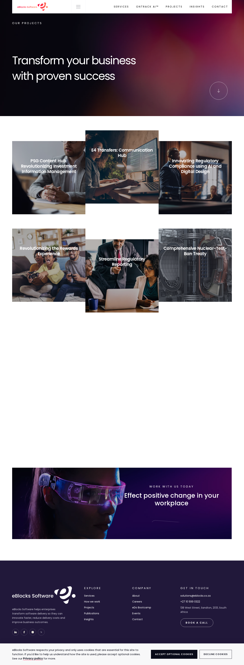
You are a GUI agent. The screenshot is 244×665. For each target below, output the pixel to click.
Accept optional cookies (174, 654)
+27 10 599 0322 (190, 601)
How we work (92, 601)
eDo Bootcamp (141, 607)
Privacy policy (33, 658)
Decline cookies (216, 654)
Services (89, 596)
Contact (137, 619)
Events (136, 613)
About (136, 596)
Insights (89, 619)
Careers (137, 601)
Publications (91, 613)
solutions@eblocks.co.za (195, 596)
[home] (30, 6)
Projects (89, 607)
